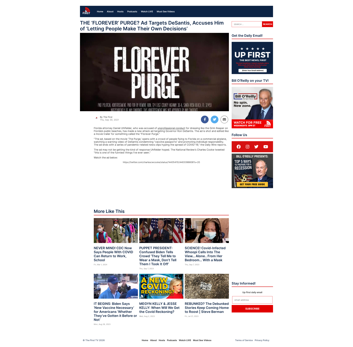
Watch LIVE (147, 11)
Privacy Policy (262, 340)
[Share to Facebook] (205, 119)
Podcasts (132, 11)
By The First (106, 117)
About (110, 11)
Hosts (120, 11)
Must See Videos (166, 11)
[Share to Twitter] (214, 119)
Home (100, 11)
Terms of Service (244, 340)
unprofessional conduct (171, 128)
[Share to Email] (224, 119)
